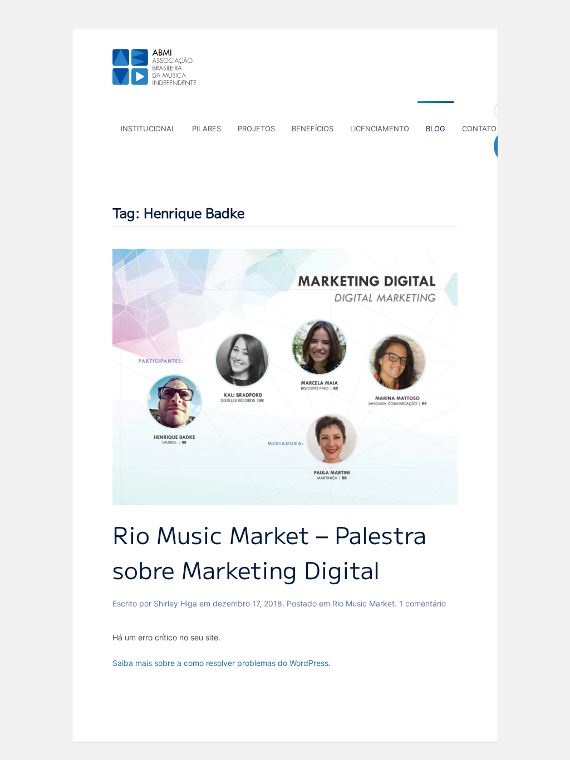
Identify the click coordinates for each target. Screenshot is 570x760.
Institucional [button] (148, 128)
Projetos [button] (256, 128)
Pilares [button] (206, 128)
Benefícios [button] (312, 128)
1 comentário (422, 603)
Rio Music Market (363, 603)
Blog (435, 128)
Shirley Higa (175, 603)
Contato (479, 128)
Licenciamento (379, 128)
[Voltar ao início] (154, 67)
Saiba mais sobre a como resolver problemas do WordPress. (221, 663)
